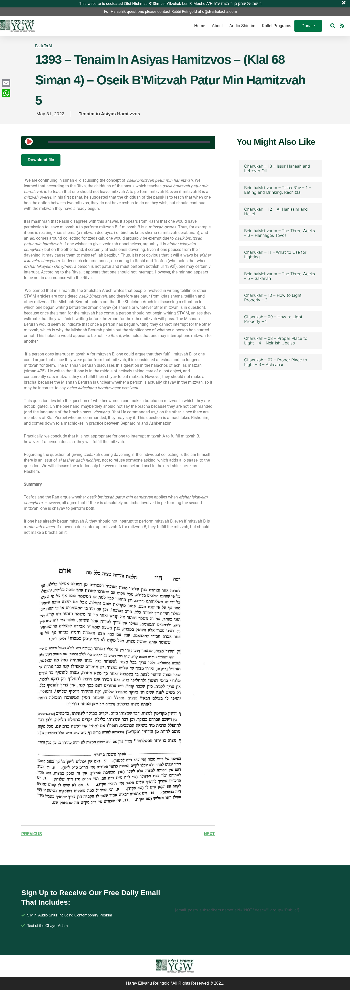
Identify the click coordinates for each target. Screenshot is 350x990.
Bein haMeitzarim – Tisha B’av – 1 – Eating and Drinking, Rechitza (277, 190)
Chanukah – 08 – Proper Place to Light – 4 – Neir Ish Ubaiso (275, 340)
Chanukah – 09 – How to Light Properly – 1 (273, 319)
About (217, 26)
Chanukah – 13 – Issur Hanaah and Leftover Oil (277, 168)
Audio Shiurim (242, 26)
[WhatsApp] (6, 93)
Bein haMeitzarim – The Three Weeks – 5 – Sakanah (279, 276)
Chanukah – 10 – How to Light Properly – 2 (273, 297)
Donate (308, 26)
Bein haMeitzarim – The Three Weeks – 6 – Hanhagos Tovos (279, 233)
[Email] (6, 83)
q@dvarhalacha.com (219, 11)
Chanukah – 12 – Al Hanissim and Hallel (276, 211)
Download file (41, 160)
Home (199, 26)
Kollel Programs (276, 26)
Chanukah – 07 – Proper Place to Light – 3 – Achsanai (275, 362)
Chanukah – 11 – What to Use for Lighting (275, 254)
